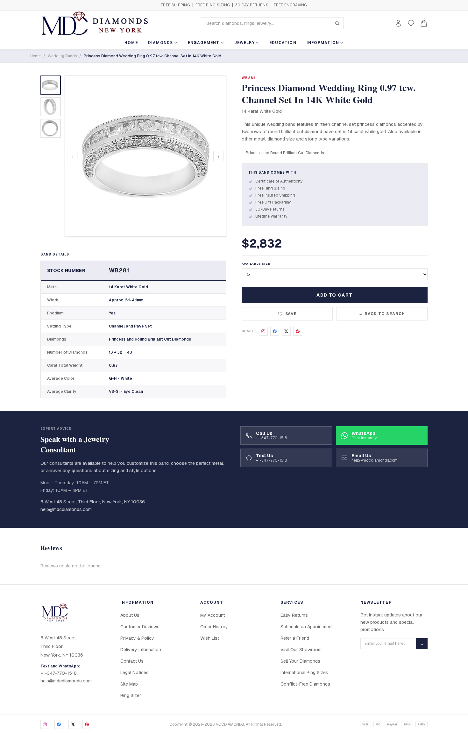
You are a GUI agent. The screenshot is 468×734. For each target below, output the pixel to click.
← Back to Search (382, 313)
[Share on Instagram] (263, 331)
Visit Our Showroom (301, 649)
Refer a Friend (294, 638)
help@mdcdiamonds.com (66, 509)
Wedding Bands (62, 56)
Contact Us (132, 661)
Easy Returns (294, 615)
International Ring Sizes (304, 672)
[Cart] (424, 23)
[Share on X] (286, 331)
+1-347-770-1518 (58, 673)
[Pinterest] (86, 724)
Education (282, 42)
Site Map (129, 684)
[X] (72, 724)
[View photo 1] (50, 85)
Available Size (256, 264)
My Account (212, 615)
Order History (214, 627)
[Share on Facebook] (274, 331)
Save (291, 313)
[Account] (398, 23)
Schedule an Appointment (306, 627)
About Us (129, 615)
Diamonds (160, 42)
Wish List (209, 638)
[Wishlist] (411, 23)
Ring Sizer (130, 695)
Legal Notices (134, 672)
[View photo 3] (50, 128)
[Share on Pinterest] (297, 331)
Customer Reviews (140, 627)
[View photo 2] (50, 106)
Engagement (204, 42)
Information (323, 42)
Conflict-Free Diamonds (305, 684)
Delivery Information (140, 649)
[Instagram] (44, 724)
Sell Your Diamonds (300, 661)
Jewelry (244, 42)
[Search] (337, 23)
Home (131, 42)
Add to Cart (334, 295)
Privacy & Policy (137, 638)
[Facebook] (58, 724)
